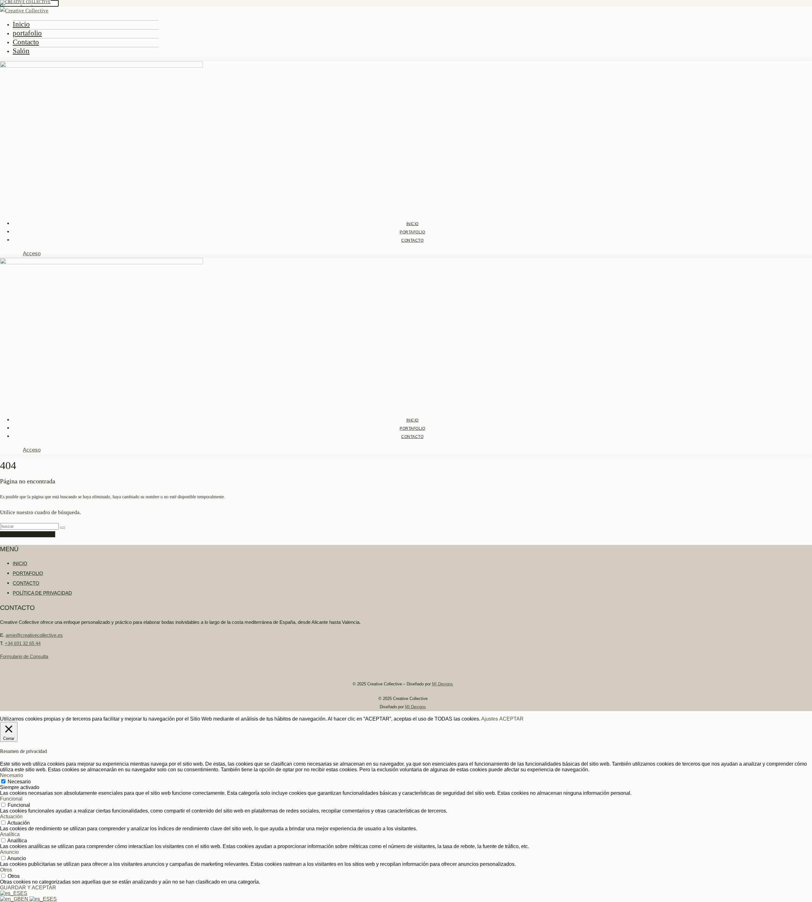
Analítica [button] (10, 834)
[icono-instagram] (3, 254)
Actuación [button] (11, 816)
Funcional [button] (11, 798)
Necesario (19, 781)
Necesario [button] (11, 775)
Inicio (21, 24)
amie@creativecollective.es (34, 635)
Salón (21, 51)
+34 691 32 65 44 (23, 643)
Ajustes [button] (489, 719)
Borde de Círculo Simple (27, 534)
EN (25, 899)
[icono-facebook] (10, 254)
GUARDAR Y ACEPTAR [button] (28, 887)
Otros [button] (6, 870)
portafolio (27, 33)
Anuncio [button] (9, 852)
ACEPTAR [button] (511, 719)
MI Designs (442, 684)
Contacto (26, 42)
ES (23, 893)
